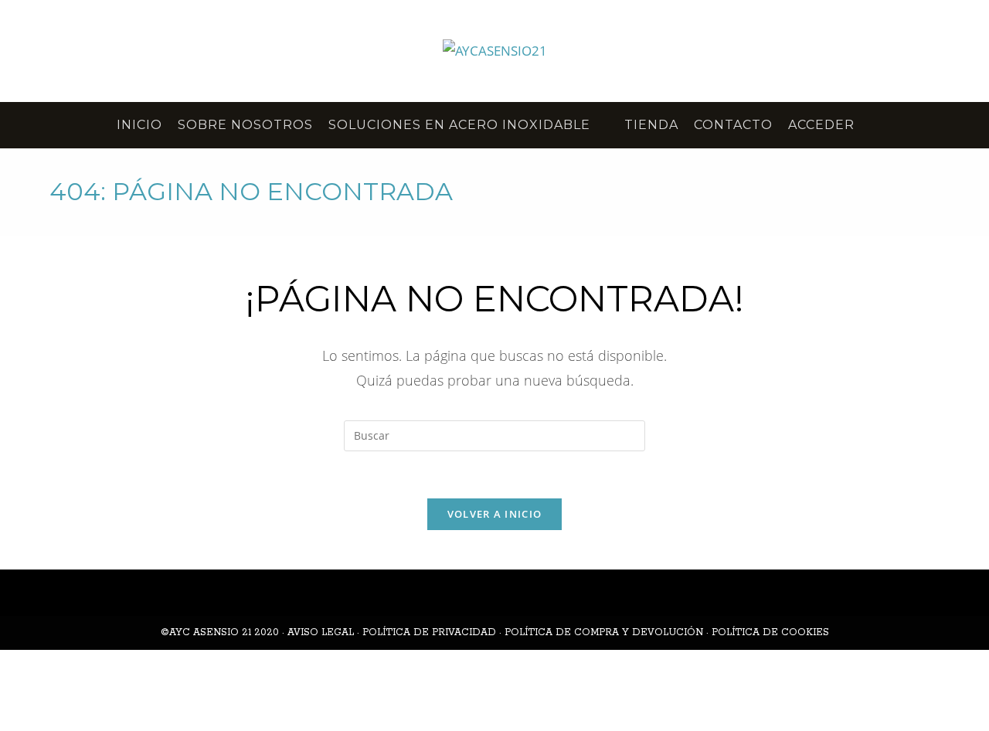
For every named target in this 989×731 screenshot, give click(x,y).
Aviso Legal (320, 632)
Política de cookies (770, 632)
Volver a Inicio (494, 514)
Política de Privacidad (429, 632)
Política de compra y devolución (604, 632)
